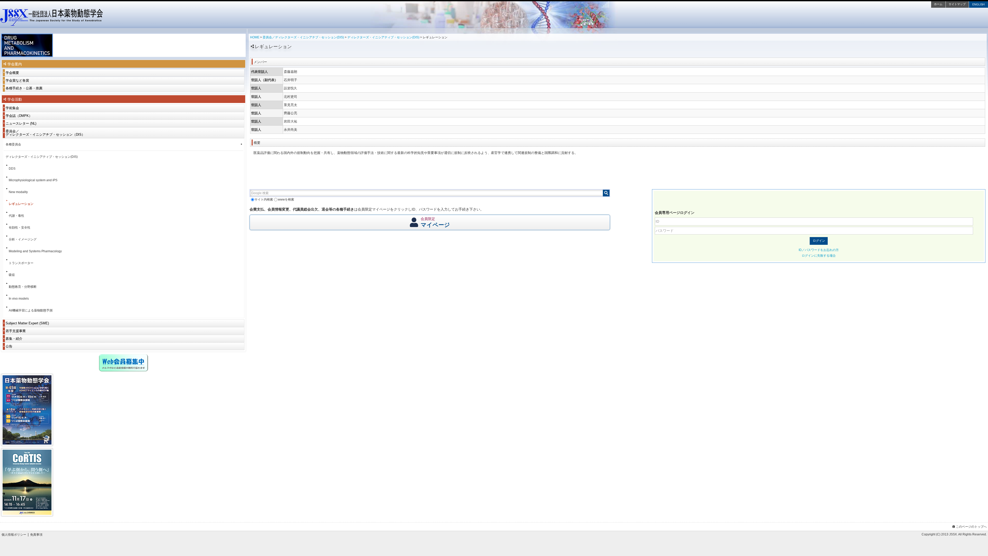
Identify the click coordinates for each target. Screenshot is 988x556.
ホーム (938, 4)
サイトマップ (957, 4)
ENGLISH (978, 4)
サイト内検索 (263, 199)
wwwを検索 (286, 199)
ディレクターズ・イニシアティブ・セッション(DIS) (383, 37)
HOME (254, 37)
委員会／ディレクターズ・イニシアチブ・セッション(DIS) (303, 37)
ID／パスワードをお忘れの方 (819, 250)
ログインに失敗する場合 (819, 255)
